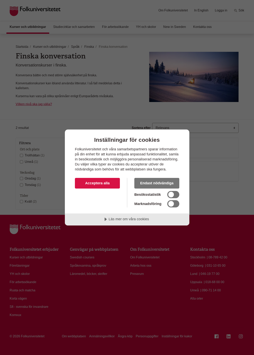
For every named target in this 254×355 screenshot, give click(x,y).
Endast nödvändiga (156, 183)
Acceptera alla (97, 183)
